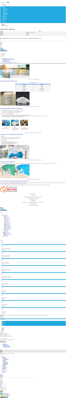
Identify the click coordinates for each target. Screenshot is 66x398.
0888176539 (4, 341)
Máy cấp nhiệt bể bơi (5, 13)
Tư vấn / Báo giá (5, 5)
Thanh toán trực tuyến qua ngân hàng (5, 394)
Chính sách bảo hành (5, 344)
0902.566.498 (30, 38)
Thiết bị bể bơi (3, 7)
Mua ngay (2, 207)
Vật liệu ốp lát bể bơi (4, 16)
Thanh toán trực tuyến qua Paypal (4, 396)
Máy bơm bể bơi (5, 8)
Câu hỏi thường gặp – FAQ (6, 345)
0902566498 (1, 316)
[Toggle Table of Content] (0, 57)
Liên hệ (2, 20)
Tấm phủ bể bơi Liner (5, 17)
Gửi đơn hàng (6, 397)
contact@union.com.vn (4, 342)
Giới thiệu (3, 22)
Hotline (2, 3)
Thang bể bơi (4, 11)
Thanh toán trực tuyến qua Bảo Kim (5, 395)
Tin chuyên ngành (5, 21)
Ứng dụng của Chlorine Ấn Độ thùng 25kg (6, 61)
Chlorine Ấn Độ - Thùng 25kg (5, 25)
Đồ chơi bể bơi (4, 15)
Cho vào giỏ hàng (2, 49)
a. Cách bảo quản (5, 60)
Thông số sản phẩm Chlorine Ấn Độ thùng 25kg (7, 58)
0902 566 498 (4, 4)
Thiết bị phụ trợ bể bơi (5, 9)
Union (64, 63)
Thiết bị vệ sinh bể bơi (5, 362)
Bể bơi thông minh (4, 18)
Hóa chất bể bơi (4, 10)
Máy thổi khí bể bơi (5, 14)
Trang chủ (3, 6)
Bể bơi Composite (5, 19)
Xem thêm (1, 240)
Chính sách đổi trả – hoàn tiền (6, 346)
